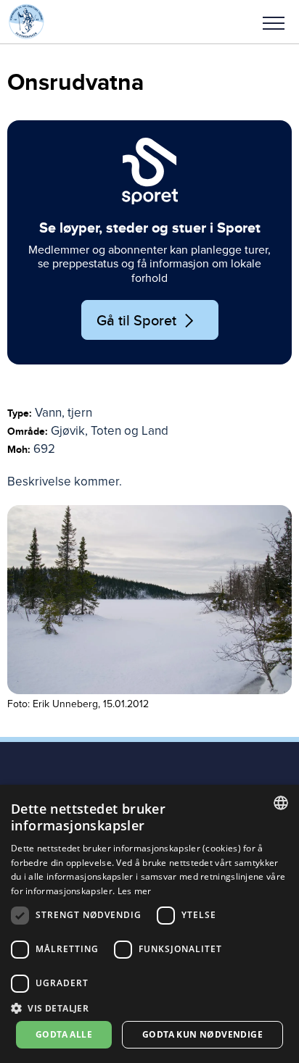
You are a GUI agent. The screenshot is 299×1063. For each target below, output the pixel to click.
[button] (273, 22)
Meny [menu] (273, 22)
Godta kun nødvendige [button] (202, 1034)
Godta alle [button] (64, 1034)
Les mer (135, 891)
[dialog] (149, 924)
